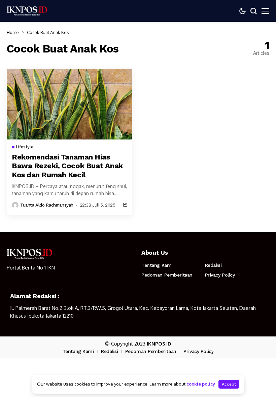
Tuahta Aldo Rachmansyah (46, 205)
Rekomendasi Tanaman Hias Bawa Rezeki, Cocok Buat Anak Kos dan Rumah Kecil (67, 166)
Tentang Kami (157, 265)
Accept (229, 384)
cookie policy (200, 384)
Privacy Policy (220, 275)
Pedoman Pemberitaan (167, 275)
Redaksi (213, 265)
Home (13, 32)
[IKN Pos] (27, 10)
